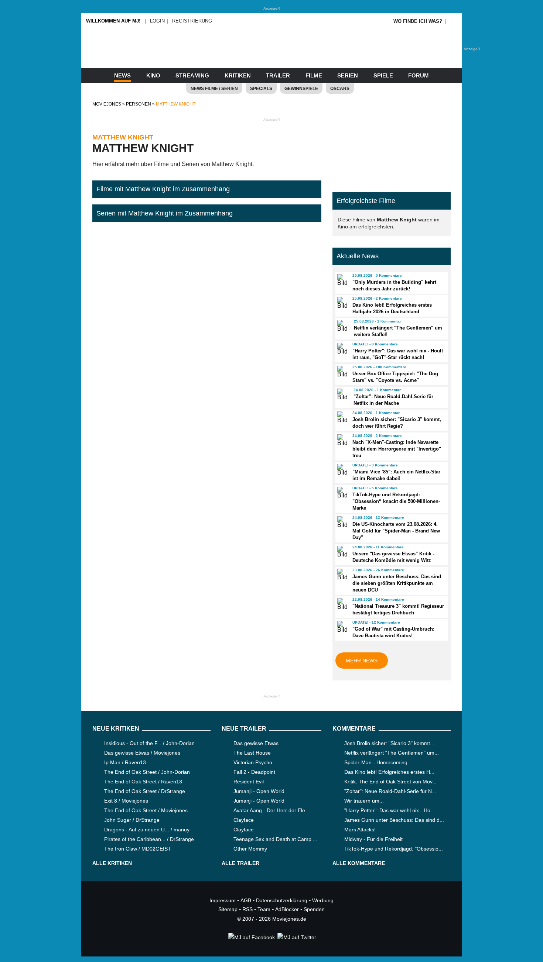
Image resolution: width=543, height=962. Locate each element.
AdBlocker (287, 909)
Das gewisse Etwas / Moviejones (142, 753)
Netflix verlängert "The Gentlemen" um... (391, 753)
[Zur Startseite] (271, 55)
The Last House (252, 753)
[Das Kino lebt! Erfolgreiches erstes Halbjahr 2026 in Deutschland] (341, 303)
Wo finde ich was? (417, 21)
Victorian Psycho (252, 762)
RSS (247, 909)
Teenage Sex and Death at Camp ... (275, 839)
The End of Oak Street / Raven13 (143, 782)
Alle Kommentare (358, 863)
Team (263, 909)
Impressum (222, 900)
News (122, 75)
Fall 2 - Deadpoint (254, 772)
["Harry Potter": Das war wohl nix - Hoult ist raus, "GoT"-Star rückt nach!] (341, 349)
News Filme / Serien (214, 88)
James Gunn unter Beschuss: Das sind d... (394, 820)
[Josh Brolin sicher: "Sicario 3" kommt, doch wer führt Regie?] (341, 417)
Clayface (243, 820)
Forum (418, 75)
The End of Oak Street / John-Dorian (147, 772)
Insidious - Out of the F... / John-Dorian (149, 743)
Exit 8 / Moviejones (126, 801)
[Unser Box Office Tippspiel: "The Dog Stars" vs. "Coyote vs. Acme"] (341, 371)
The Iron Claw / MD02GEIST (137, 849)
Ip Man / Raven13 (125, 762)
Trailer (278, 75)
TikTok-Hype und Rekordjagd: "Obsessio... (393, 849)
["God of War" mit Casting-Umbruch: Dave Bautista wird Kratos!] (341, 627)
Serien (347, 75)
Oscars (339, 88)
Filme (313, 75)
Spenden (314, 909)
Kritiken (238, 75)
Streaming (192, 75)
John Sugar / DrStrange (132, 820)
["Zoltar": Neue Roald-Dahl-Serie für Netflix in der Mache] (342, 394)
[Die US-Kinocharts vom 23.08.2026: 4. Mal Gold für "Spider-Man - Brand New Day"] (341, 522)
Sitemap (228, 909)
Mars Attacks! (360, 829)
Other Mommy (250, 849)
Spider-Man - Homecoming (375, 762)
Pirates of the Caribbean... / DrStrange (149, 839)
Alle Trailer (240, 863)
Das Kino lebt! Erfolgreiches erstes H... (389, 772)
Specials (261, 88)
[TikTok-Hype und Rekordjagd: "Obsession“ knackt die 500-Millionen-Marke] (341, 493)
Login (157, 21)
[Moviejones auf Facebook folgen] (251, 937)
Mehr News (362, 660)
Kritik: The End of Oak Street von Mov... (390, 782)
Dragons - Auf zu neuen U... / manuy (146, 829)
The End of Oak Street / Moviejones (146, 810)
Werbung (323, 900)
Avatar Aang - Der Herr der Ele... (271, 810)
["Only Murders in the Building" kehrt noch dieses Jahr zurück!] (341, 280)
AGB (245, 900)
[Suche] (453, 21)
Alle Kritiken (112, 863)
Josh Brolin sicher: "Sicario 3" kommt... (389, 743)
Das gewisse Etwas (256, 743)
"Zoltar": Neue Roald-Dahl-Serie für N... (390, 791)
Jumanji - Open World (258, 791)
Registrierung (192, 21)
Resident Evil (248, 782)
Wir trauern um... (364, 801)
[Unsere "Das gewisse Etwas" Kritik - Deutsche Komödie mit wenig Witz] (341, 552)
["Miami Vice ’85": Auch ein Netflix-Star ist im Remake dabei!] (341, 470)
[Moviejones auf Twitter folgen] (296, 937)
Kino (153, 75)
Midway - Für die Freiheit (373, 839)
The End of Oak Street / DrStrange (144, 791)
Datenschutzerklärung (281, 900)
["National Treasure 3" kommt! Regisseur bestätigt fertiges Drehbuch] (341, 604)
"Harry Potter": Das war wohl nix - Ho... (389, 810)
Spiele (383, 75)
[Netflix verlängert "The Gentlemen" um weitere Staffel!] (342, 326)
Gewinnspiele (301, 88)
